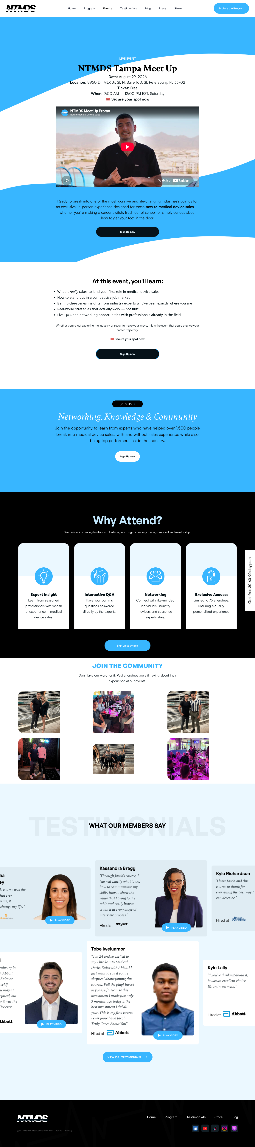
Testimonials (128, 8)
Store (178, 8)
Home (72, 8)
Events (107, 8)
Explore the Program (231, 8)
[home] (21, 8)
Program (89, 8)
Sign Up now (127, 231)
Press (162, 8)
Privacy (68, 1130)
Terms (59, 1130)
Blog (148, 8)
